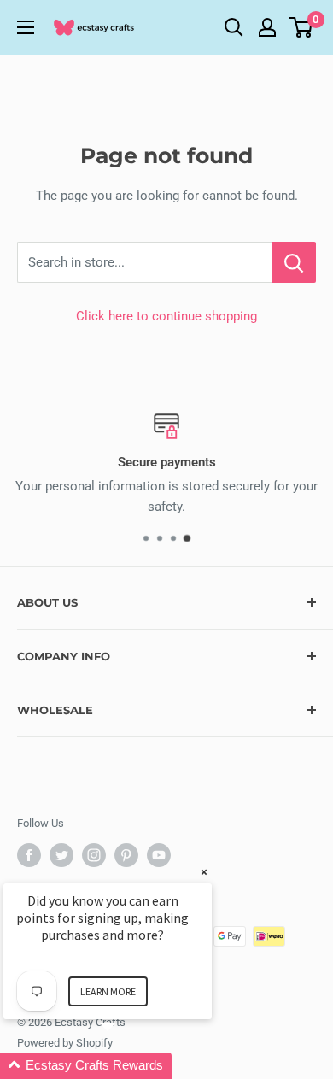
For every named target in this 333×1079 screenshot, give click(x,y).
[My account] (267, 27)
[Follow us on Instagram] (94, 855)
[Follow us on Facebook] (29, 855)
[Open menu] (25, 27)
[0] (302, 27)
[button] (128, 1066)
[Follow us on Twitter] (61, 855)
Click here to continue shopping (166, 316)
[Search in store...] (294, 262)
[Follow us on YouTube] (159, 855)
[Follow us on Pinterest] (126, 855)
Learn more (108, 991)
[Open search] (234, 27)
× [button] (204, 872)
